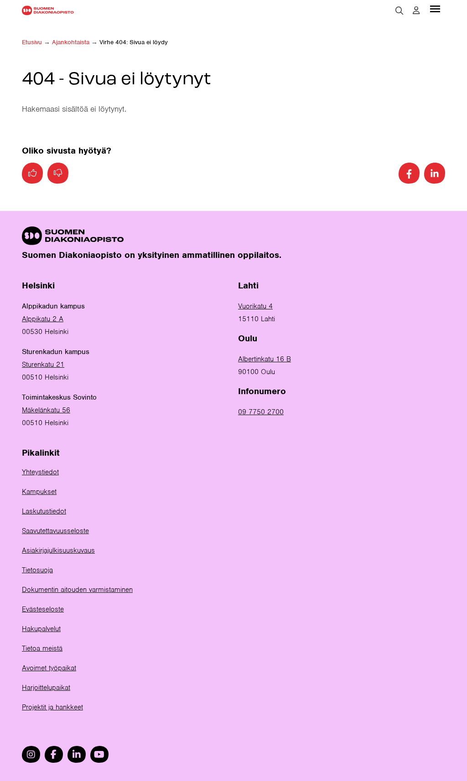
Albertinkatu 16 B (264, 359)
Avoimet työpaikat (49, 668)
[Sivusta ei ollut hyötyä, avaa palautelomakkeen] (57, 173)
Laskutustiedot (44, 511)
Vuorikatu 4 (255, 306)
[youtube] (99, 754)
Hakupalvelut (41, 628)
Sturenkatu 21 (43, 364)
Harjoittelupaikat (46, 687)
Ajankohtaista (70, 42)
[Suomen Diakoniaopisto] (48, 10)
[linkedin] (76, 754)
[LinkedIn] (434, 173)
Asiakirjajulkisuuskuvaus (58, 550)
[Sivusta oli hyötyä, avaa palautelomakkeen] (32, 173)
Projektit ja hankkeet (52, 707)
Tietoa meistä (42, 648)
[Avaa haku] (399, 10)
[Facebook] (409, 173)
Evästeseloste (43, 609)
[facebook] (54, 754)
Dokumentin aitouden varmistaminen (77, 589)
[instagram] (31, 754)
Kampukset (39, 491)
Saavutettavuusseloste (55, 530)
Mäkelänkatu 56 (46, 410)
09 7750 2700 (261, 411)
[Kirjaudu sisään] (416, 10)
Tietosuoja (37, 570)
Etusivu (32, 42)
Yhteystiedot (40, 472)
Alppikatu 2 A (42, 319)
